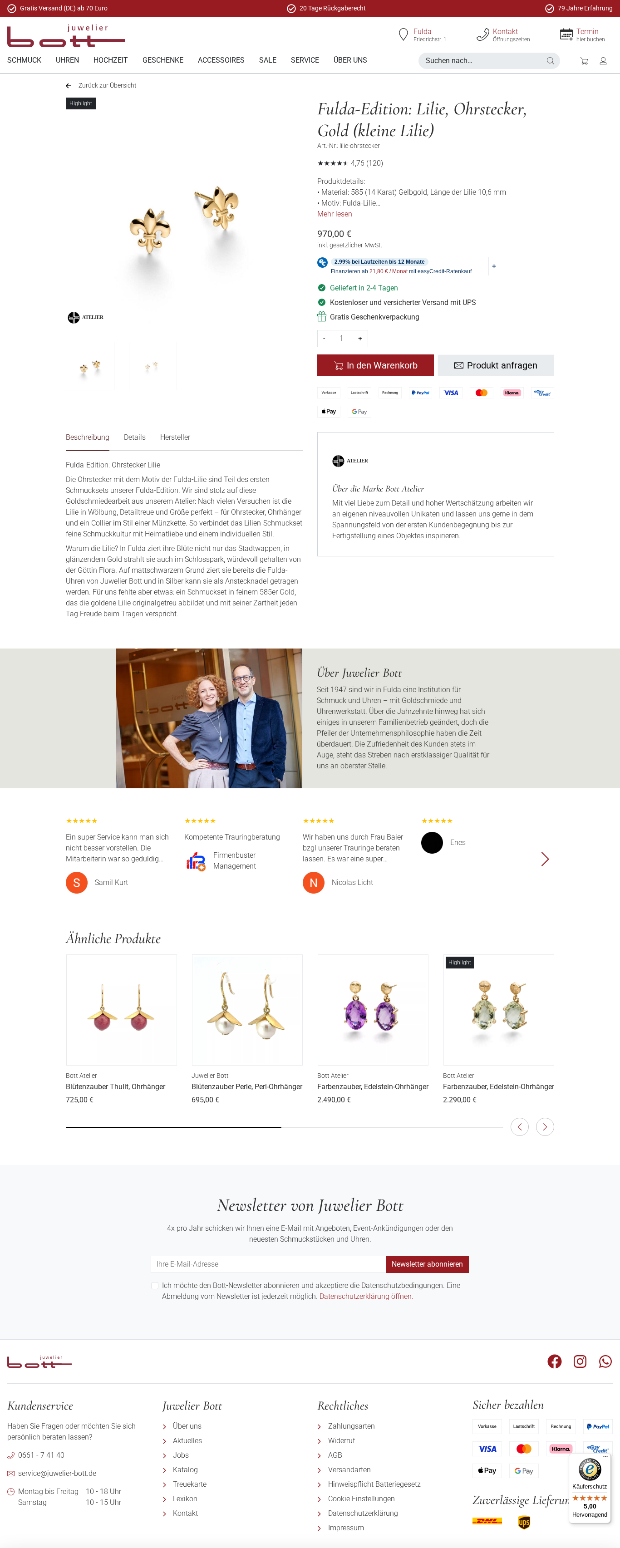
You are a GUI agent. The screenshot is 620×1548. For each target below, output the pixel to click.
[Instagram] (580, 1361)
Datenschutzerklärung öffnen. (366, 1296)
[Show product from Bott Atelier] (94, 318)
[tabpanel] (184, 539)
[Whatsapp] (605, 1361)
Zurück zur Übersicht (108, 85)
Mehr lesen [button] (334, 214)
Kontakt (505, 31)
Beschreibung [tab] (87, 437)
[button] (550, 61)
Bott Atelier (81, 1075)
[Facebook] (554, 1361)
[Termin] (566, 34)
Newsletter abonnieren (427, 1264)
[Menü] (605, 1458)
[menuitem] (24, 61)
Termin (587, 31)
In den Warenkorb (382, 365)
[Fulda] (403, 34)
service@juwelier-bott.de (57, 1473)
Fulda (422, 31)
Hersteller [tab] (175, 437)
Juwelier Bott (210, 1075)
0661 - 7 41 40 (41, 1455)
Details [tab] (135, 437)
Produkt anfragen (502, 365)
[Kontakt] (483, 34)
